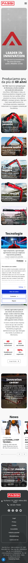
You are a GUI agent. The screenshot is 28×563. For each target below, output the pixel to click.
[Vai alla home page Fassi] (7, 3)
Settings (21, 287)
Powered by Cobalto (14, 559)
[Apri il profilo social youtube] (20, 510)
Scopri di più (12, 361)
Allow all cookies (14, 291)
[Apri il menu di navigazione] (25, 3)
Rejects (14, 300)
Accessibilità (14, 529)
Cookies (14, 525)
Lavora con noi (14, 539)
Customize (13, 296)
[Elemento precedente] (19, 454)
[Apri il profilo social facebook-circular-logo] (9, 510)
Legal (14, 518)
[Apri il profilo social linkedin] (17, 510)
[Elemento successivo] (24, 454)
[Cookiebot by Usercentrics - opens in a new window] (17, 261)
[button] (3, 559)
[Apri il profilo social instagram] (13, 510)
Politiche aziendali (14, 532)
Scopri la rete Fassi (12, 480)
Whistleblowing (14, 536)
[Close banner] (25, 261)
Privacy (14, 521)
